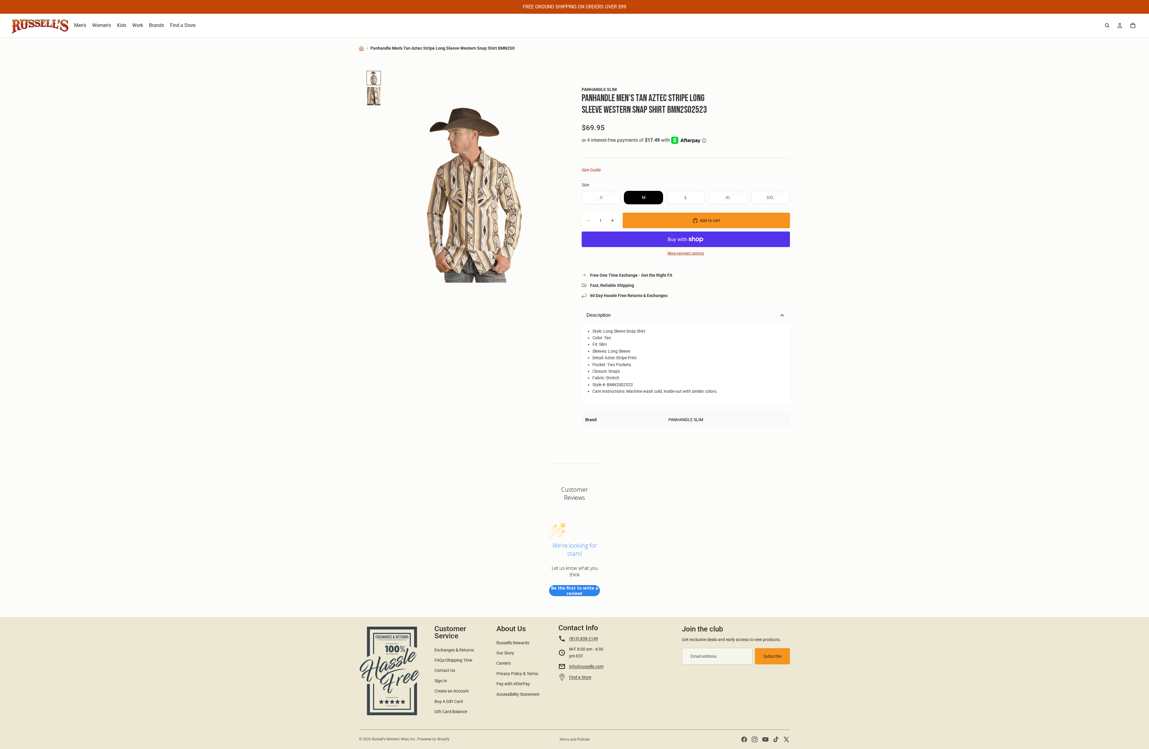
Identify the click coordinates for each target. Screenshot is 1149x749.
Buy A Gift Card (448, 701)
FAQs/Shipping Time (453, 660)
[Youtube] (765, 739)
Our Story (505, 653)
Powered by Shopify (433, 739)
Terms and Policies (574, 739)
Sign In (440, 680)
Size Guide (591, 170)
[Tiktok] (775, 739)
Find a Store (580, 677)
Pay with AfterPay (513, 683)
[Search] (1107, 25)
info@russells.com (586, 666)
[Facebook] (744, 739)
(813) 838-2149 (583, 638)
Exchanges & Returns (454, 650)
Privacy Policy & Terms (517, 673)
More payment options (686, 253)
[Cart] (1132, 25)
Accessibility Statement (517, 694)
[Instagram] (754, 739)
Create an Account (451, 691)
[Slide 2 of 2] (373, 96)
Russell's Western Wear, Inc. (394, 739)
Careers (503, 663)
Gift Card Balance (450, 711)
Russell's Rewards (512, 642)
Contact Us (444, 670)
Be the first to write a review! (574, 590)
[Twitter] (786, 739)
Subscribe (772, 656)
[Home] (361, 48)
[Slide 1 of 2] (373, 78)
